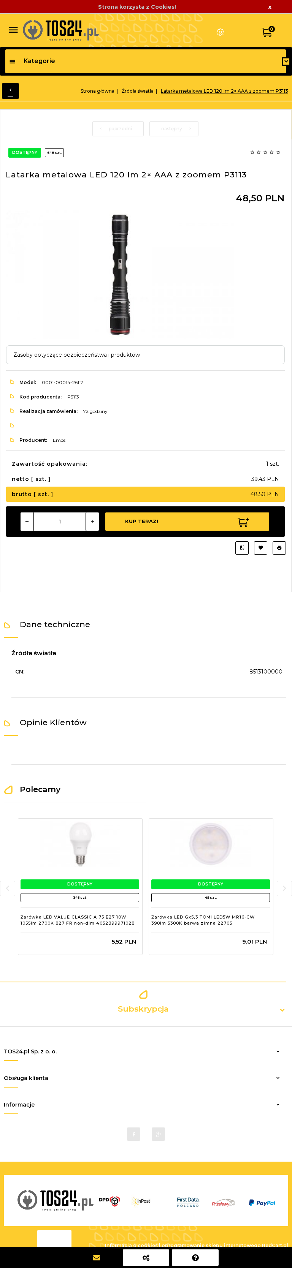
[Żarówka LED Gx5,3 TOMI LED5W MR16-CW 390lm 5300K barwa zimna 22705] (210, 844)
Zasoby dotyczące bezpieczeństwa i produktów (76, 354)
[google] (158, 1134)
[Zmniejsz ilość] (27, 521)
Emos (59, 440)
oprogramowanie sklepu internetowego (211, 1245)
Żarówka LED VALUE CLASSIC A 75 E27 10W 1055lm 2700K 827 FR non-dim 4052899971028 (78, 920)
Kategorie (39, 61)
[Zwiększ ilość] (92, 521)
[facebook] (133, 1134)
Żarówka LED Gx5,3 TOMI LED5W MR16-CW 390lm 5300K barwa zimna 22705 (203, 920)
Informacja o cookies (131, 1245)
